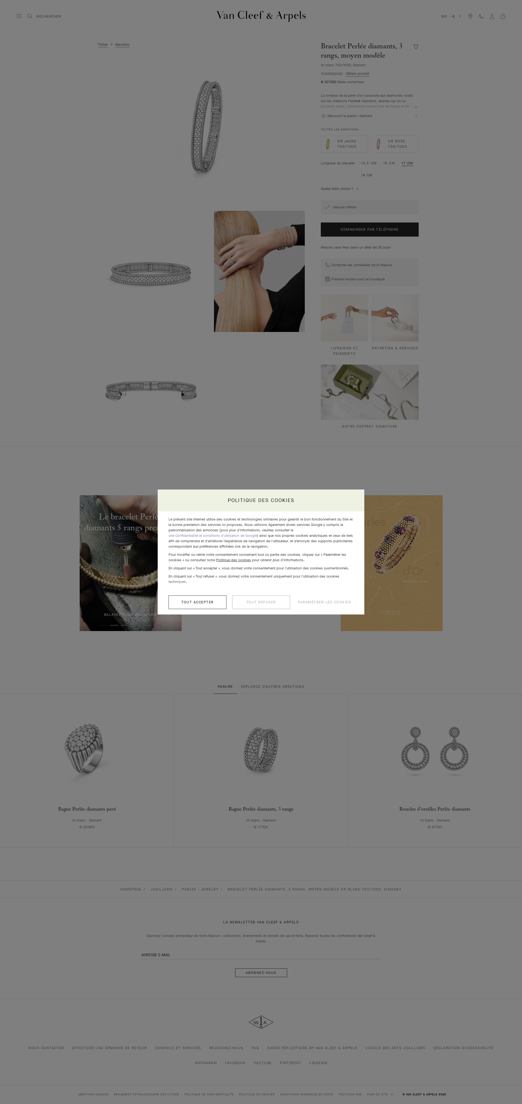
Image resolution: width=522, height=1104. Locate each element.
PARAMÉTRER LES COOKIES (324, 602)
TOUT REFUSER (261, 602)
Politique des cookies (233, 560)
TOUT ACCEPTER (197, 602)
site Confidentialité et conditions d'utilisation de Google (213, 535)
